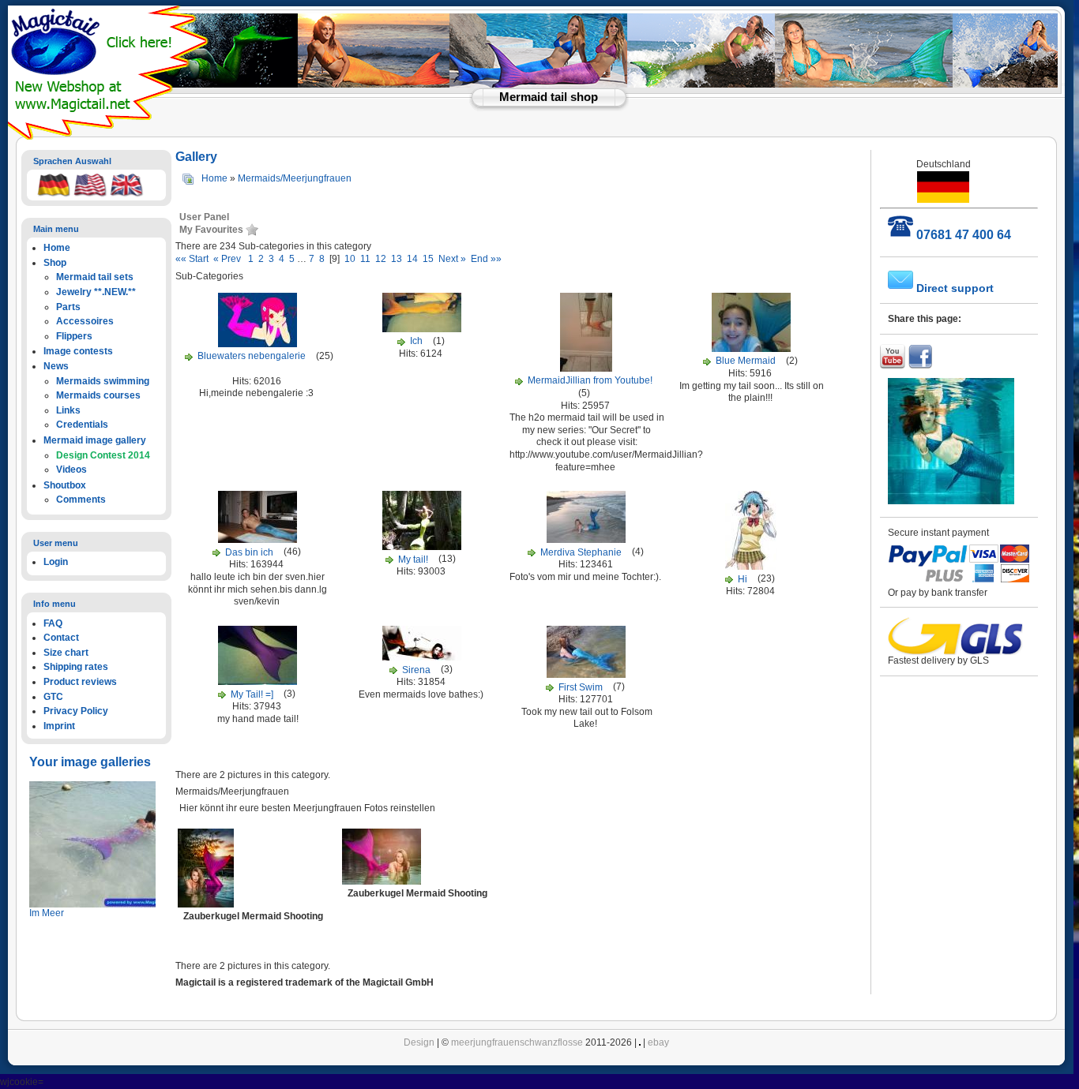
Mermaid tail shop (548, 97)
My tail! (413, 559)
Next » (452, 258)
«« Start (194, 258)
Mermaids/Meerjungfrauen (295, 178)
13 (396, 258)
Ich (417, 340)
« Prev (229, 258)
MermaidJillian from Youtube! (590, 380)
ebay (658, 1042)
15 (428, 258)
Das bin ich (249, 552)
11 (365, 258)
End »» (485, 258)
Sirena (416, 669)
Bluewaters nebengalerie (251, 355)
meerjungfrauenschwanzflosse (517, 1042)
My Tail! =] (252, 694)
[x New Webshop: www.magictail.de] (110, 136)
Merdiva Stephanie (581, 552)
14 (412, 258)
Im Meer (46, 913)
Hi (742, 579)
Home (214, 178)
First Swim (580, 687)
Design (419, 1042)
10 (349, 258)
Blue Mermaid (746, 360)
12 (380, 258)
